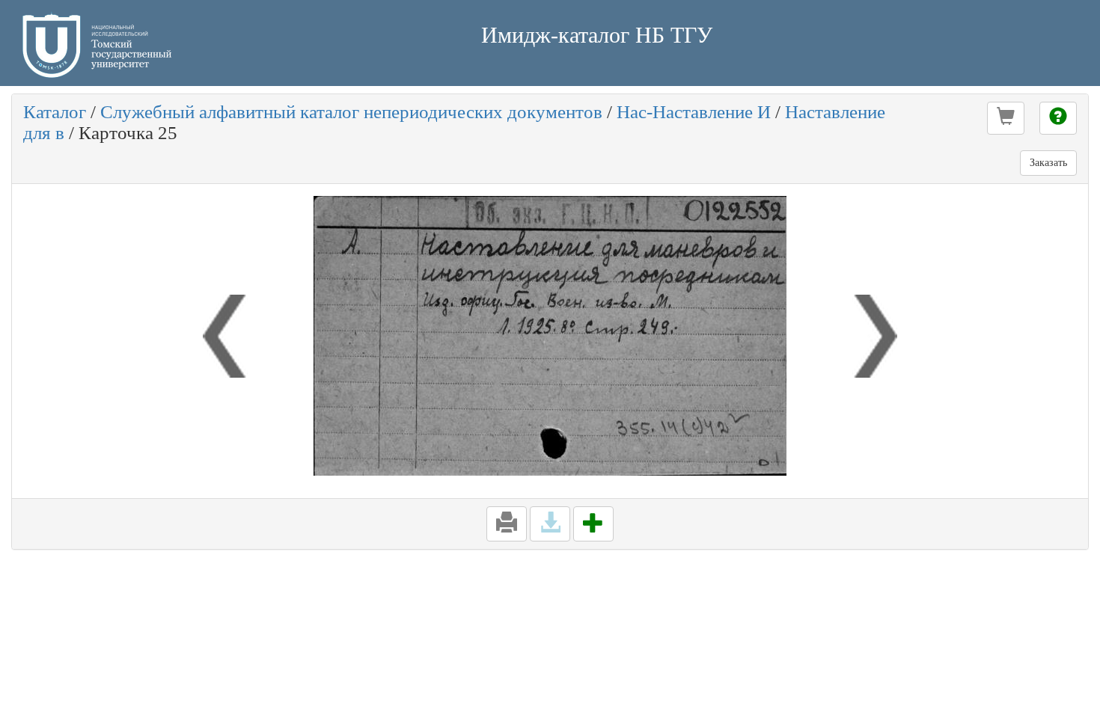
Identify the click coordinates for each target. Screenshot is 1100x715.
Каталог (54, 112)
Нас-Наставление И (694, 112)
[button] (1005, 118)
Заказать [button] (1048, 162)
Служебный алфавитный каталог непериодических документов (351, 112)
